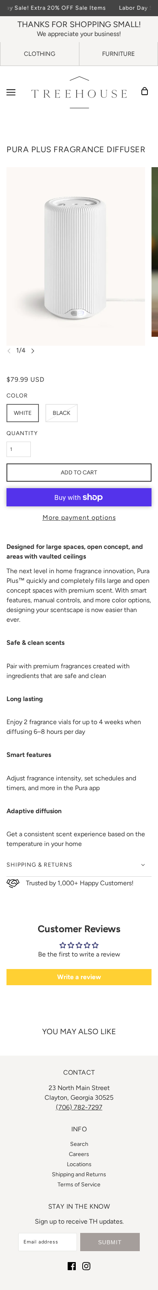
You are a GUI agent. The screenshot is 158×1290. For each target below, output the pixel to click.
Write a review (79, 977)
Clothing (39, 53)
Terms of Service (79, 1184)
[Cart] (147, 92)
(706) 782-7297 (79, 1107)
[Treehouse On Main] (79, 92)
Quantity (22, 433)
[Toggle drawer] (10, 92)
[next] (33, 350)
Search (79, 1144)
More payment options (79, 517)
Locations (79, 1164)
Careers (79, 1154)
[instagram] (86, 1266)
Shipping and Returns (79, 1174)
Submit (110, 1242)
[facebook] (71, 1266)
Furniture (118, 53)
